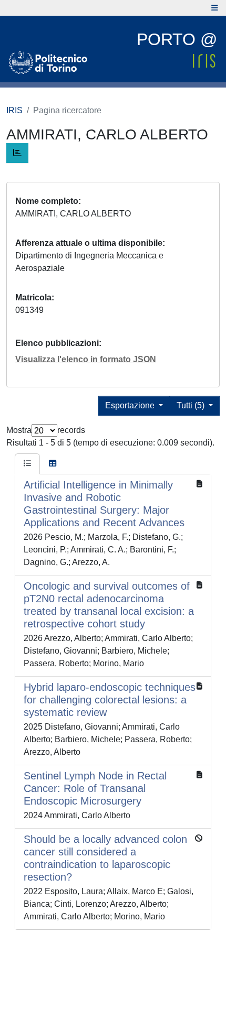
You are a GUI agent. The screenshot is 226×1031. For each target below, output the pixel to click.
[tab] (27, 463)
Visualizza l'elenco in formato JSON (85, 359)
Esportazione (131, 405)
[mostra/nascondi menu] (215, 8)
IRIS (14, 110)
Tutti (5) (192, 405)
